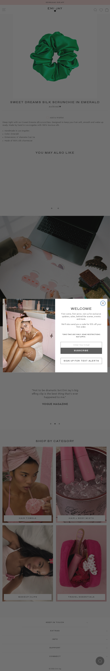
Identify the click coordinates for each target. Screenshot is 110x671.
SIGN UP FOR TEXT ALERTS (81, 361)
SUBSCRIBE (81, 350)
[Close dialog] (102, 303)
